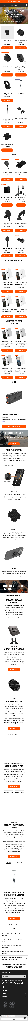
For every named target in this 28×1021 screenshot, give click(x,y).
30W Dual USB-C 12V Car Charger (21, 249)
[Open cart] (25, 5)
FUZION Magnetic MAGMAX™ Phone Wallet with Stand (21, 67)
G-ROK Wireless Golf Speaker (10, 414)
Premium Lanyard (21, 93)
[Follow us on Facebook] (3, 973)
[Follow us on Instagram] (10, 973)
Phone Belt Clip (7, 40)
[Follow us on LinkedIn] (3, 977)
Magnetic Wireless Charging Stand (7, 173)
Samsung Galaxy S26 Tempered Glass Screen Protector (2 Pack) (7, 370)
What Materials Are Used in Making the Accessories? (11, 925)
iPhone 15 (18, 263)
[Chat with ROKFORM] (25, 1018)
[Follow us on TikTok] (22, 973)
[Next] (25, 411)
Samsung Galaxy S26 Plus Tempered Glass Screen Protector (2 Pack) (21, 343)
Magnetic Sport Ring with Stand (21, 41)
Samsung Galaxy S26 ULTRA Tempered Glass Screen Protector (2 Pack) (7, 343)
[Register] (24, 966)
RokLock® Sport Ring (7, 66)
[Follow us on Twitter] (6, 973)
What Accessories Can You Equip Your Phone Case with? (13, 942)
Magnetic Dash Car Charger (7, 224)
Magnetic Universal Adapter (7, 94)
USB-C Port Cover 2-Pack (21, 118)
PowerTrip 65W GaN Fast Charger (7, 198)
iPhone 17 (4, 263)
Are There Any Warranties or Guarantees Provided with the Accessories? (12, 948)
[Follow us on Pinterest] (14, 973)
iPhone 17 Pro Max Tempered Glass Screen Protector (7, 284)
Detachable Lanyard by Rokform (7, 119)
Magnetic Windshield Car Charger (21, 224)
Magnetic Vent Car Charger (7, 249)
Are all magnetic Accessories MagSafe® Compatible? (11, 936)
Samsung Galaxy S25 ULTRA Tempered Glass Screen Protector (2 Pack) (20, 370)
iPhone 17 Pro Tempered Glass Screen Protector (21, 283)
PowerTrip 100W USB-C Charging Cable (21, 198)
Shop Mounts (14, 443)
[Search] (4, 5)
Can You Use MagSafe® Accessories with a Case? (12, 930)
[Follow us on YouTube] (18, 973)
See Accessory (14, 669)
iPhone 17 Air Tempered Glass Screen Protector (7, 310)
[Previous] (2, 411)
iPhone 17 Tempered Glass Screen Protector (20, 310)
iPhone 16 (11, 263)
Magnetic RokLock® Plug (7, 144)
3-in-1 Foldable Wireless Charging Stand (21, 173)
